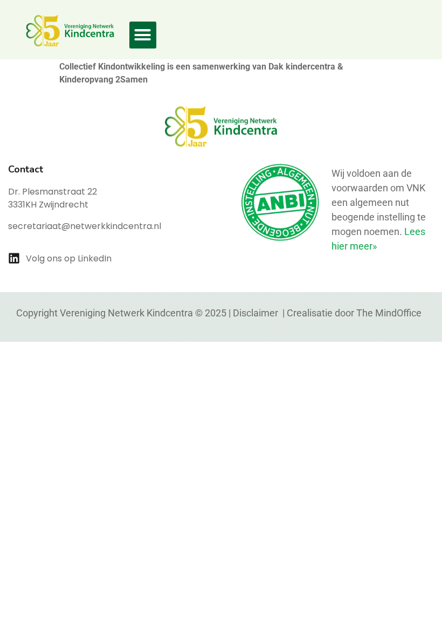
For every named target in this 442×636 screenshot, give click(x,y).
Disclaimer (256, 313)
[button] (142, 35)
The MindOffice (389, 313)
